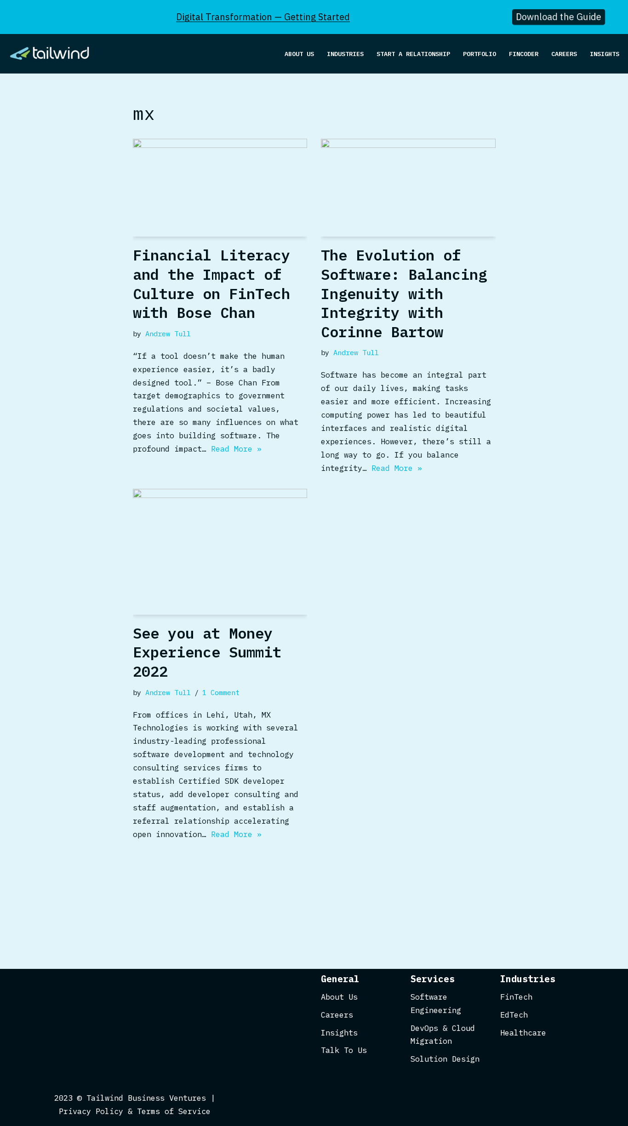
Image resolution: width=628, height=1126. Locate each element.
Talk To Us (344, 1050)
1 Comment (221, 692)
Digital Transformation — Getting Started (263, 17)
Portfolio (479, 54)
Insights (604, 54)
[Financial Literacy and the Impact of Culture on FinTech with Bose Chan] (220, 188)
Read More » (236, 449)
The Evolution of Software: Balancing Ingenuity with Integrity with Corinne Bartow (404, 293)
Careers (564, 54)
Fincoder (523, 54)
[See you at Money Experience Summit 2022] (220, 552)
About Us (299, 54)
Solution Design (445, 1059)
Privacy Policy (91, 1111)
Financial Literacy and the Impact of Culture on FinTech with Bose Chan (211, 283)
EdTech (514, 1015)
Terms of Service (174, 1111)
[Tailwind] (53, 53)
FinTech (516, 997)
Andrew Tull (168, 333)
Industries (345, 54)
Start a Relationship (413, 54)
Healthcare (523, 1033)
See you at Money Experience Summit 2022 (207, 652)
